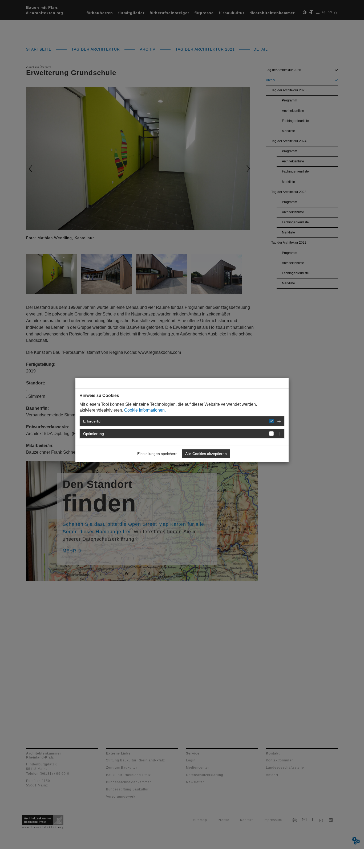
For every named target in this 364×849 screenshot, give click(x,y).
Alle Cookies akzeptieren (206, 454)
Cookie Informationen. (145, 410)
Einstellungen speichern (157, 454)
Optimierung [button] (93, 434)
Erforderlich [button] (93, 421)
